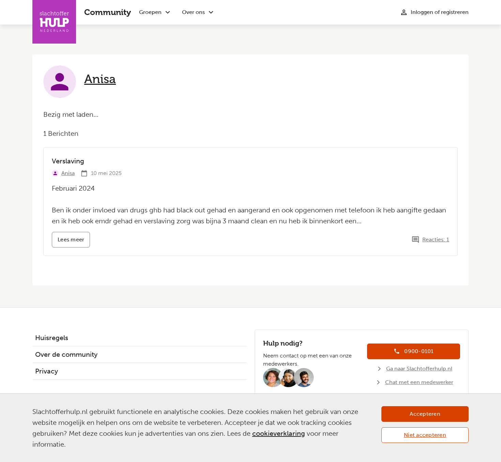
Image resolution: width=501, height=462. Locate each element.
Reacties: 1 (435, 239)
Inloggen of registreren (440, 12)
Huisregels (51, 338)
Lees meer (74, 242)
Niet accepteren (425, 435)
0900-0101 (419, 351)
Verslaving (68, 161)
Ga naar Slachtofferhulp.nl (419, 368)
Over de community (66, 354)
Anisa (100, 79)
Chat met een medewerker (419, 382)
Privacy (46, 371)
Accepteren (425, 414)
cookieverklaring (278, 433)
